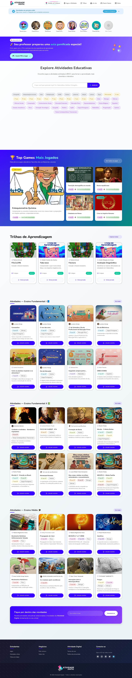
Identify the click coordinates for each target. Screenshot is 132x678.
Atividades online (15, 654)
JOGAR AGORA (24, 343)
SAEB (59, 94)
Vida (41, 94)
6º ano (46, 99)
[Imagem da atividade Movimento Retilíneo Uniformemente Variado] (23, 522)
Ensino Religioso (103, 103)
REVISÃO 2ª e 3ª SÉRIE (76, 536)
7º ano (54, 99)
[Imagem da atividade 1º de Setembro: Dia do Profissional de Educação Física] (80, 313)
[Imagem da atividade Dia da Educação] (52, 357)
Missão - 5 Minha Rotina (105, 429)
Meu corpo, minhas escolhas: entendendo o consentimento (79, 476)
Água (99, 94)
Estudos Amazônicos (19, 108)
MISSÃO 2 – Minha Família (106, 475)
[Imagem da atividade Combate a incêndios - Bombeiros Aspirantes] (23, 415)
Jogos (11, 651)
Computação (31, 103)
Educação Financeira (61, 103)
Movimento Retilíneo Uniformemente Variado (19, 537)
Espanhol (115, 103)
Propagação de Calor (47, 536)
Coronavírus (15, 328)
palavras (75, 94)
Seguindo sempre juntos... (78, 371)
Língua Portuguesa (83, 108)
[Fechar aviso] (119, 11)
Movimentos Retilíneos (19, 580)
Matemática (95, 108)
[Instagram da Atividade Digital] (101, 656)
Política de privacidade (73, 654)
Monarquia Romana (46, 476)
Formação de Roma (75, 430)
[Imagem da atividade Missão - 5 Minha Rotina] (109, 415)
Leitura (92, 94)
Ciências (115, 99)
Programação (107, 108)
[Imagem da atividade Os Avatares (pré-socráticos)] (52, 566)
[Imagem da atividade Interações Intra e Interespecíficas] (80, 566)
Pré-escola (108, 94)
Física (30, 108)
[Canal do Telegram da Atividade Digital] (113, 656)
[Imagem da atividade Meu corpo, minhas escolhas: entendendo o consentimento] (80, 461)
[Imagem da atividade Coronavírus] (23, 313)
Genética (100, 536)
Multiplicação (50, 94)
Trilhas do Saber (14, 657)
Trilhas (85, 3)
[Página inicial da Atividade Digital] (66, 668)
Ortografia (16, 94)
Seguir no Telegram (109, 11)
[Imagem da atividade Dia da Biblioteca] (109, 313)
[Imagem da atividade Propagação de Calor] (52, 522)
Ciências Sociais (19, 103)
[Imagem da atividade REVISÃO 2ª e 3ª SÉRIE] (80, 522)
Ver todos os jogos (112, 161)
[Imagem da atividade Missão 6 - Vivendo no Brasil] (23, 461)
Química (116, 108)
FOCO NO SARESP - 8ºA (48, 429)
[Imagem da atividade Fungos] (109, 566)
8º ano (61, 99)
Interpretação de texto (29, 94)
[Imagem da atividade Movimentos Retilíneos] (23, 566)
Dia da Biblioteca (103, 328)
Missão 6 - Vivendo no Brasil (21, 475)
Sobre (119, 3)
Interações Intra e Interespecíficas (75, 581)
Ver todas (118, 301)
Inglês (72, 108)
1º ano (117, 94)
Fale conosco (42, 651)
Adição (84, 94)
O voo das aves (45, 328)
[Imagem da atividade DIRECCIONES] (109, 357)
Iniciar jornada (24, 280)
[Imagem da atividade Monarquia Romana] (52, 461)
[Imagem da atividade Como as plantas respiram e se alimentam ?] (23, 357)
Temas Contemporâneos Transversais (66, 112)
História (64, 108)
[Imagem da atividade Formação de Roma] (80, 415)
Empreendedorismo (89, 103)
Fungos (99, 580)
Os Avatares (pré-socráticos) (50, 580)
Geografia (55, 108)
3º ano (24, 99)
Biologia (106, 99)
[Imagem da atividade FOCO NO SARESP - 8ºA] (52, 415)
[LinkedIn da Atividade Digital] (105, 656)
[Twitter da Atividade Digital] (109, 656)
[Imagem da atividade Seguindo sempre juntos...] (80, 357)
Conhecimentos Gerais (45, 103)
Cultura (67, 94)
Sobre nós (42, 654)
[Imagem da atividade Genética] (109, 522)
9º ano (69, 99)
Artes (98, 99)
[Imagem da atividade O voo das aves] (52, 313)
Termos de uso (71, 651)
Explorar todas (114, 237)
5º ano (39, 99)
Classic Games (107, 3)
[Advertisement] (64, 133)
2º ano (16, 99)
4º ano (31, 99)
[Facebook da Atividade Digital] (97, 656)
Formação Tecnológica (42, 108)
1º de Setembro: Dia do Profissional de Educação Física (79, 328)
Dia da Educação (45, 371)
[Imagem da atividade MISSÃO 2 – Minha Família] (109, 461)
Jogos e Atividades (71, 3)
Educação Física (75, 103)
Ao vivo (95, 3)
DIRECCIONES (102, 371)
